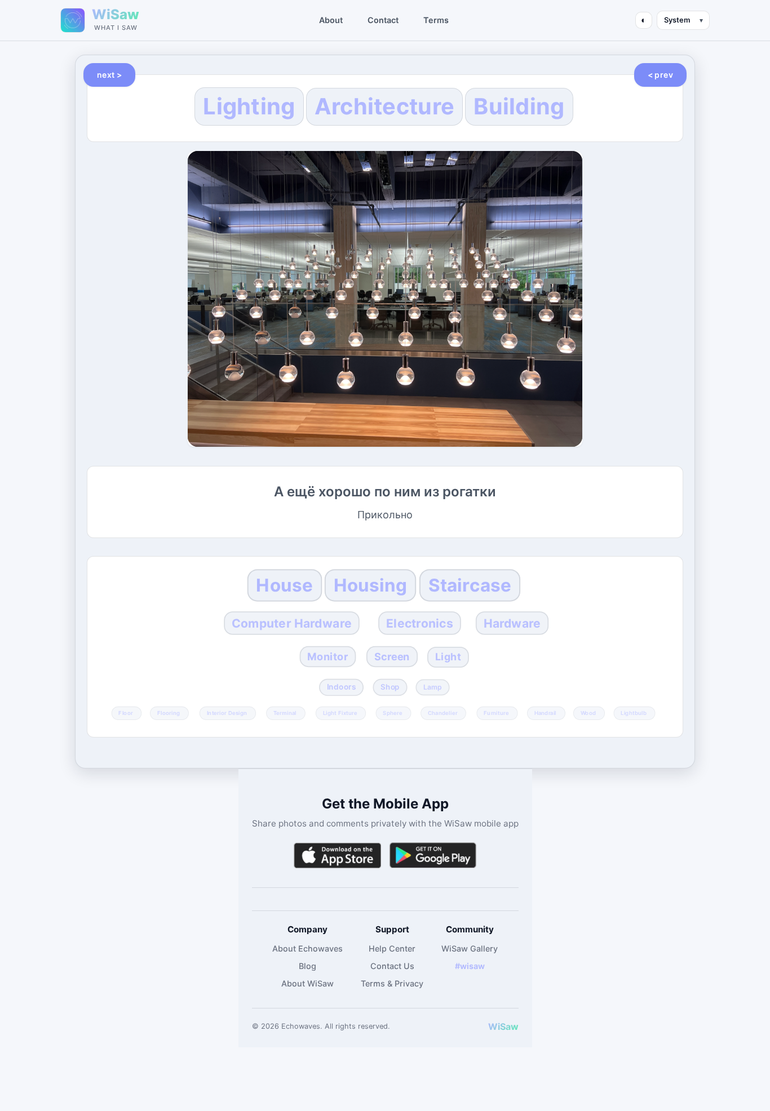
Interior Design (226, 712)
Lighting (249, 106)
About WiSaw (307, 983)
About (331, 20)
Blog (307, 966)
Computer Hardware (292, 623)
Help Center (392, 948)
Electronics (419, 623)
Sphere (393, 712)
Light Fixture (340, 712)
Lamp (432, 687)
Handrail (545, 712)
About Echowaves (307, 948)
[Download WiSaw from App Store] (337, 855)
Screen (392, 657)
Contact (383, 20)
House (284, 585)
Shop (390, 686)
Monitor (328, 657)
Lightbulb (634, 712)
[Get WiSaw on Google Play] (433, 855)
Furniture (496, 712)
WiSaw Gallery (469, 948)
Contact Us (392, 966)
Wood (588, 712)
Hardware (512, 623)
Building (518, 106)
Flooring (168, 712)
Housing (371, 585)
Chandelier (443, 712)
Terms (436, 20)
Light (448, 657)
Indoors (341, 686)
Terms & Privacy (392, 983)
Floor (125, 712)
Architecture (385, 106)
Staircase (469, 585)
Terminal (285, 712)
